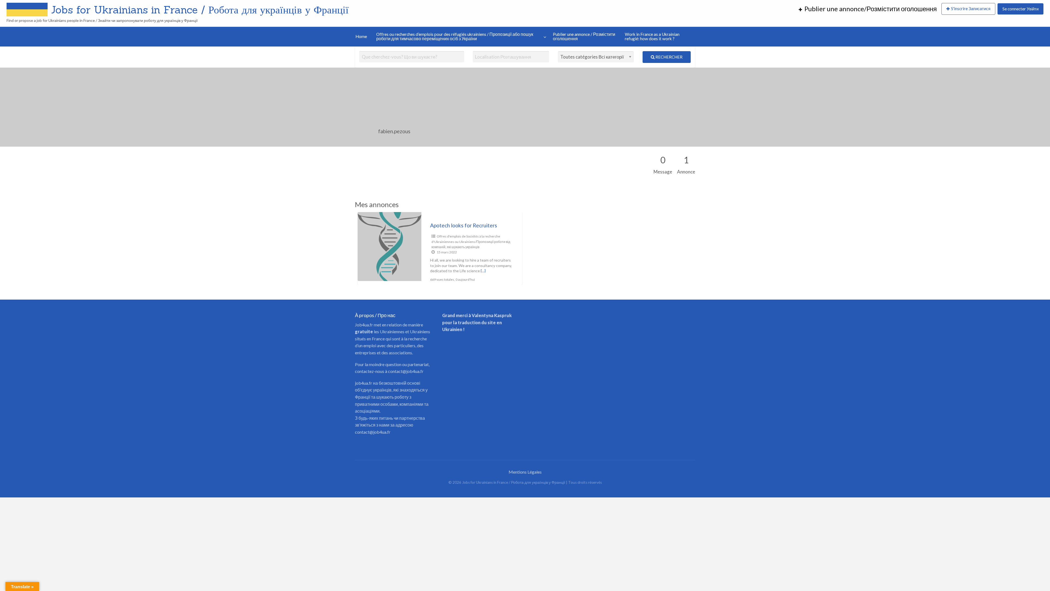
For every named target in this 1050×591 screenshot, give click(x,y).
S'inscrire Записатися (970, 8)
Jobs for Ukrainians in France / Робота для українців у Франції (200, 9)
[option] (440, 248)
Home (361, 36)
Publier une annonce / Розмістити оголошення (584, 36)
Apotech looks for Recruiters (463, 225)
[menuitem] (867, 9)
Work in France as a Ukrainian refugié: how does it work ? (652, 36)
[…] (483, 270)
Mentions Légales (525, 471)
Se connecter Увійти (1020, 8)
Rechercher (668, 56)
